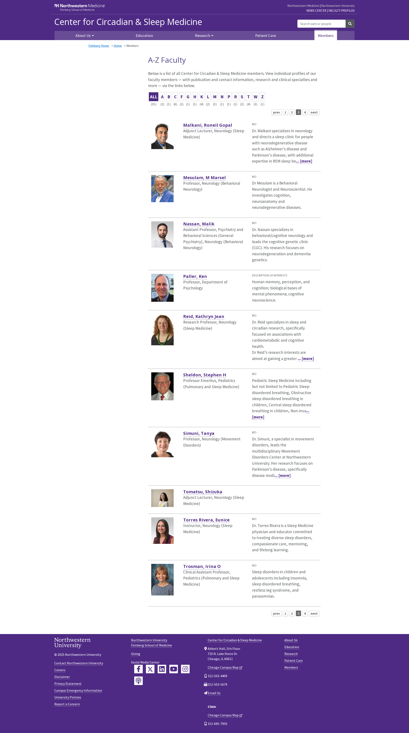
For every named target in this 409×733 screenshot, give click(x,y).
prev (276, 112)
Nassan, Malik (199, 224)
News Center (316, 11)
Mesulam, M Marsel (204, 177)
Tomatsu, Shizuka (202, 492)
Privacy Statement (68, 683)
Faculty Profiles (341, 11)
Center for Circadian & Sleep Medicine (128, 21)
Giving (135, 654)
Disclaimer (62, 677)
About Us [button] (83, 35)
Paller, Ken (195, 276)
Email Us (214, 693)
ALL (153, 97)
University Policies (67, 697)
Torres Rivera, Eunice (206, 520)
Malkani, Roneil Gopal (207, 125)
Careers (59, 670)
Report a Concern (67, 704)
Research (291, 654)
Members (326, 35)
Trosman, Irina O (202, 566)
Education (144, 35)
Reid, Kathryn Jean (203, 316)
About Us (291, 640)
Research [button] (202, 35)
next (314, 112)
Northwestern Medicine (303, 6)
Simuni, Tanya (199, 433)
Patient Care (265, 35)
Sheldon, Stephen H (204, 375)
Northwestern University (338, 6)
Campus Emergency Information (78, 690)
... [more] (304, 161)
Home (118, 46)
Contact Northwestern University (78, 663)
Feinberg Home (98, 46)
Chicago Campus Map (223, 667)
